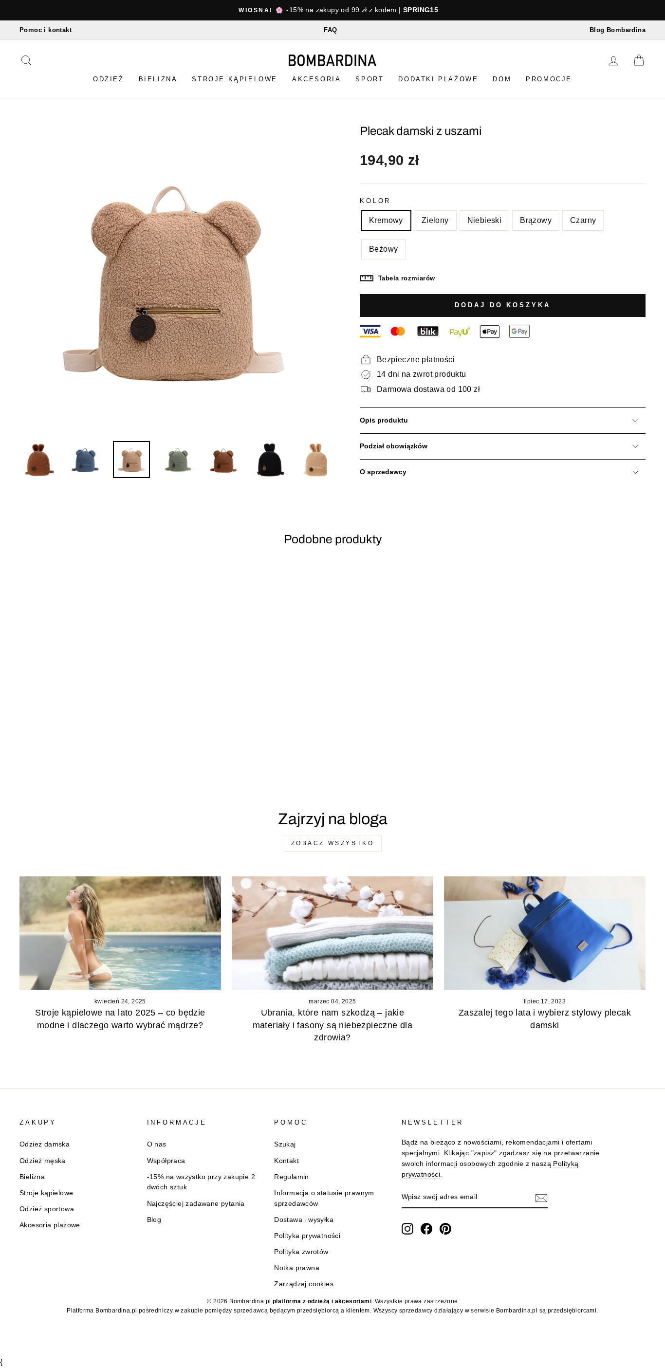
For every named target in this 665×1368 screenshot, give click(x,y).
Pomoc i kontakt (45, 30)
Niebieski (484, 220)
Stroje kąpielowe (234, 79)
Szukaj (285, 1144)
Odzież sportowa (46, 1209)
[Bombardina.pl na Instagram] (407, 1229)
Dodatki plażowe (438, 79)
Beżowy (383, 249)
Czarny (583, 220)
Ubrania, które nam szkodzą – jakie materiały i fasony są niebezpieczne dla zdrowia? (333, 1025)
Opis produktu (384, 420)
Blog (154, 1219)
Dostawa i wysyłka (303, 1219)
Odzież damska (44, 1144)
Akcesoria (316, 79)
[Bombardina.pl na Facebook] (426, 1229)
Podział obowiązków (393, 446)
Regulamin (291, 1177)
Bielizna (158, 79)
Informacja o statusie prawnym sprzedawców (324, 1198)
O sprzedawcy (383, 472)
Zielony (435, 220)
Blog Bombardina (618, 30)
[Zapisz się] (541, 1197)
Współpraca (166, 1161)
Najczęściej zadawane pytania (196, 1203)
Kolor (375, 200)
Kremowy (386, 220)
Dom (502, 79)
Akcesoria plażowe (49, 1225)
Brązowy (536, 220)
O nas (156, 1144)
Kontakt (286, 1161)
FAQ (330, 30)
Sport (369, 79)
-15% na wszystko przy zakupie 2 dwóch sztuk (201, 1182)
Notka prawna (296, 1268)
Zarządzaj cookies (303, 1284)
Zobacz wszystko (332, 843)
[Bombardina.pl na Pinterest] (445, 1229)
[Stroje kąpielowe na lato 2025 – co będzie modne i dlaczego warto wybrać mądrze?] (120, 933)
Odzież (108, 79)
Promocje (549, 79)
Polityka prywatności (307, 1235)
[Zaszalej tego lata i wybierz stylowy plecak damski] (545, 933)
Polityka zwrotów (301, 1252)
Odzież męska (42, 1161)
